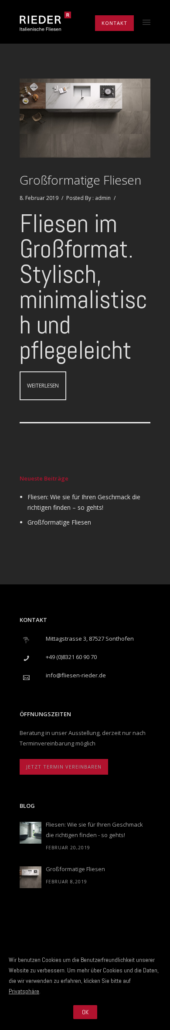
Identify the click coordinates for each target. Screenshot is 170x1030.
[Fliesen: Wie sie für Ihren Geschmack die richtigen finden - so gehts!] (30, 833)
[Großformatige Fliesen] (30, 877)
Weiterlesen (43, 385)
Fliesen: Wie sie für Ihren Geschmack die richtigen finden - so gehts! (94, 830)
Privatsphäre (24, 991)
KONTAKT (114, 23)
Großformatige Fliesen (80, 180)
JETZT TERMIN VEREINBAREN (64, 766)
